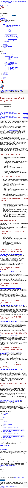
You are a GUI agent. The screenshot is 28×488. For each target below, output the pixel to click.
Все (5, 110)
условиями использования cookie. (8, 465)
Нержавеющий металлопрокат (12, 25)
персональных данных (19, 477)
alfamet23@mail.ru (5, 22)
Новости (5, 44)
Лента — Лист (11, 40)
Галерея (4, 47)
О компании (5, 42)
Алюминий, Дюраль (13, 28)
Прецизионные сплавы (11, 36)
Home (1, 90)
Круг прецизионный (13, 37)
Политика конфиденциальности (10, 427)
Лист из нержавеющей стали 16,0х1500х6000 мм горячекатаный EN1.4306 (8, 117)
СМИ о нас (5, 45)
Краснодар (2, 18)
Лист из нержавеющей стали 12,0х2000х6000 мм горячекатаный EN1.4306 (8, 113)
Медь (9, 29)
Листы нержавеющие (13, 401)
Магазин (12, 400)
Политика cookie (7, 431)
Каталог (4, 24)
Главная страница (4, 400)
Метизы (7, 41)
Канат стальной (9, 35)
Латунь (9, 30)
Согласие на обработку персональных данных (14, 430)
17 (4, 107)
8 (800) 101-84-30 (4, 445)
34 (4, 108)
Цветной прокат (9, 26)
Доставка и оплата (7, 46)
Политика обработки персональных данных (13, 429)
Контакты (5, 49)
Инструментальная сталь (11, 32)
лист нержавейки (13, 130)
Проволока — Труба (12, 39)
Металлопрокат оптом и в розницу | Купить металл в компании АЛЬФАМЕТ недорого (13, 2)
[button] (4, 5)
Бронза (9, 31)
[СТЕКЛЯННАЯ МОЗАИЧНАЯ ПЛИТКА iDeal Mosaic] (2, 8)
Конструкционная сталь (11, 34)
